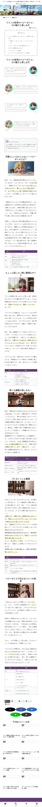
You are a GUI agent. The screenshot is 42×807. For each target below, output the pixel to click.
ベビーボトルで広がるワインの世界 (19, 53)
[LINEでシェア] (15, 715)
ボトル (29, 701)
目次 (18, 33)
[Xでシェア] (10, 709)
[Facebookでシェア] (21, 709)
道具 (8, 701)
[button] (26, 715)
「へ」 (15, 701)
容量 (8, 704)
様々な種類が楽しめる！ (16, 48)
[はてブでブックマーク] (32, 709)
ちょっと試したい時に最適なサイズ (19, 45)
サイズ (22, 701)
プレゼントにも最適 (15, 50)
